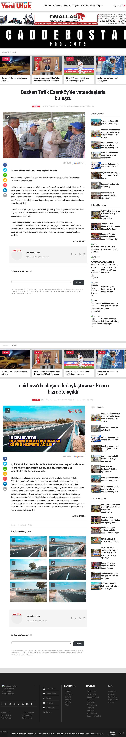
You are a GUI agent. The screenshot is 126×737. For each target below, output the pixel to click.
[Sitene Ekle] (32, 704)
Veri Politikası (6, 718)
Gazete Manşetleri (94, 716)
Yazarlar (49, 698)
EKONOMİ (57, 5)
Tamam (113, 735)
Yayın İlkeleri (6, 715)
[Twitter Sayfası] (6, 704)
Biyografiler (112, 697)
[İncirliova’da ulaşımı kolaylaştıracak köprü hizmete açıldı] (44, 429)
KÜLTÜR (84, 5)
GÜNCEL (47, 5)
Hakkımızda (5, 713)
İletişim (49, 712)
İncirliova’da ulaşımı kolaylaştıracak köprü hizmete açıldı (109, 321)
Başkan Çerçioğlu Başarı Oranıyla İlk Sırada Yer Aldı (108, 289)
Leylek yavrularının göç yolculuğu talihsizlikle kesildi (110, 175)
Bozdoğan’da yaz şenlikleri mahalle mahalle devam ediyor (110, 236)
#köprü (30, 525)
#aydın (13, 525)
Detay (113, 732)
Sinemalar (90, 708)
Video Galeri (51, 694)
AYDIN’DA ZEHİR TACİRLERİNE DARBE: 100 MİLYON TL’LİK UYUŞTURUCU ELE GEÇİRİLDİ (109, 267)
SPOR (92, 5)
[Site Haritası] (28, 704)
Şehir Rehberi (92, 713)
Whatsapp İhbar (27, 715)
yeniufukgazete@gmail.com (36, 620)
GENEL (13, 52)
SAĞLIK (67, 5)
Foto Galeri (51, 689)
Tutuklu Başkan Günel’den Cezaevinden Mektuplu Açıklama (110, 226)
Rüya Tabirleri (113, 700)
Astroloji (111, 702)
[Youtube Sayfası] (15, 704)
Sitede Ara (112, 692)
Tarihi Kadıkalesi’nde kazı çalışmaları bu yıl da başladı (109, 305)
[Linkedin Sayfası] (19, 704)
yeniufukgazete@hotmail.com (37, 257)
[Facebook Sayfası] (2, 704)
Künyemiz (50, 708)
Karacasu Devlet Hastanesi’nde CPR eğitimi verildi (109, 195)
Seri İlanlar (91, 711)
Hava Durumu (92, 692)
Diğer (99, 5)
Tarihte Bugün (92, 705)
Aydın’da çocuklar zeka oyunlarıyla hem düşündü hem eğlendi (110, 145)
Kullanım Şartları (28, 713)
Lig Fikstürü (91, 702)
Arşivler (49, 703)
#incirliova (22, 525)
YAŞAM (75, 5)
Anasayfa (5, 52)
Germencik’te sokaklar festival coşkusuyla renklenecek (110, 155)
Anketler (111, 694)
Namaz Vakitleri (93, 697)
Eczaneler (90, 700)
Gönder (78, 282)
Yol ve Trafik (91, 694)
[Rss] (24, 704)
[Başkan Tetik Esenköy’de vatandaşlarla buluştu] (44, 135)
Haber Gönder (27, 718)
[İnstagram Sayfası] (11, 704)
